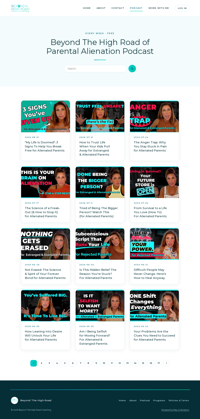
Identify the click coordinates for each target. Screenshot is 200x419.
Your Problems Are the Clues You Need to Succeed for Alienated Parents (154, 335)
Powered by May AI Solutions (175, 410)
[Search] (132, 68)
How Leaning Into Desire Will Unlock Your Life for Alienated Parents (43, 335)
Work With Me (158, 8)
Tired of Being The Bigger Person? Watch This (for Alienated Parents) (98, 212)
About (101, 8)
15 (143, 363)
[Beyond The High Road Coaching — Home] (20, 8)
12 (119, 363)
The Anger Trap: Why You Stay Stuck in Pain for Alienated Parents (150, 146)
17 (159, 363)
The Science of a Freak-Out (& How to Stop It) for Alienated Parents (42, 212)
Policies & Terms (179, 400)
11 (112, 363)
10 (104, 363)
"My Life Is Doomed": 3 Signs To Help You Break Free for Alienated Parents (45, 146)
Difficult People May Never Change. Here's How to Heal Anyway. (150, 274)
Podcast (136, 8)
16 (151, 363)
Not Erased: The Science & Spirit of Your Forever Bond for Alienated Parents (45, 274)
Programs (159, 400)
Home (87, 8)
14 (135, 363)
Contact (117, 8)
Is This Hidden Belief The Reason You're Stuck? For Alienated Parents (97, 274)
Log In (182, 8)
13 (127, 363)
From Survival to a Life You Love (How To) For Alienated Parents (150, 212)
